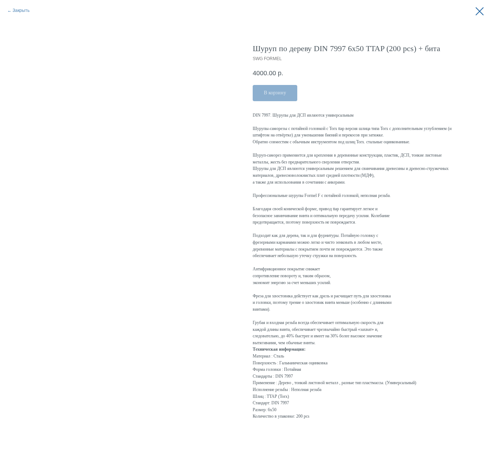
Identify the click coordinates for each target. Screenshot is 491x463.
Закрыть (21, 10)
